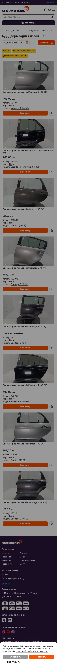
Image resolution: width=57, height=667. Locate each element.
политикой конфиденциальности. (32, 651)
